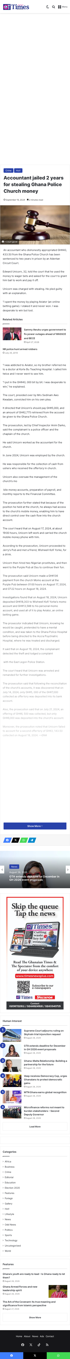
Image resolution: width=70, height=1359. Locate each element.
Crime (8, 170)
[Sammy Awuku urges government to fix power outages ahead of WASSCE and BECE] (12, 333)
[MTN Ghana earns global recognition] (12, 1097)
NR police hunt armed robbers (20, 349)
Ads (42, 1336)
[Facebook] (6, 840)
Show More (34, 826)
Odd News (10, 1224)
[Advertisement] (35, 51)
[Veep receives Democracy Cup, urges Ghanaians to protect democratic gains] (12, 1080)
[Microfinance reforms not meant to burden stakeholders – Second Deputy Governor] (12, 1112)
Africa (8, 1161)
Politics (9, 1230)
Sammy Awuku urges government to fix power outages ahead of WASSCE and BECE (45, 334)
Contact (50, 1336)
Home (19, 1336)
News (14, 866)
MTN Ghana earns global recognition (45, 1092)
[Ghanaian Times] (16, 6)
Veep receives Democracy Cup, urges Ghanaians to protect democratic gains (45, 1079)
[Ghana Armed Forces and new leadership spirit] (58, 1291)
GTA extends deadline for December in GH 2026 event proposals (34, 878)
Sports (8, 1235)
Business (9, 1166)
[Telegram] (31, 840)
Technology (11, 1240)
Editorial (9, 1177)
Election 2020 (12, 1187)
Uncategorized (13, 1245)
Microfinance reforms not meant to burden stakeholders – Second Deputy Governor (44, 1111)
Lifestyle (9, 1214)
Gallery (8, 1203)
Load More (35, 1126)
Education (10, 1182)
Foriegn (9, 1198)
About (27, 1336)
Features (9, 1193)
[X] (14, 840)
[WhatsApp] (22, 840)
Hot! (18, 170)
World (8, 1251)
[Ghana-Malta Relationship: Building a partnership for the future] (12, 1065)
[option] (35, 869)
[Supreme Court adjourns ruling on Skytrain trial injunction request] (12, 1035)
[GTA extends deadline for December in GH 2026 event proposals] (12, 1050)
